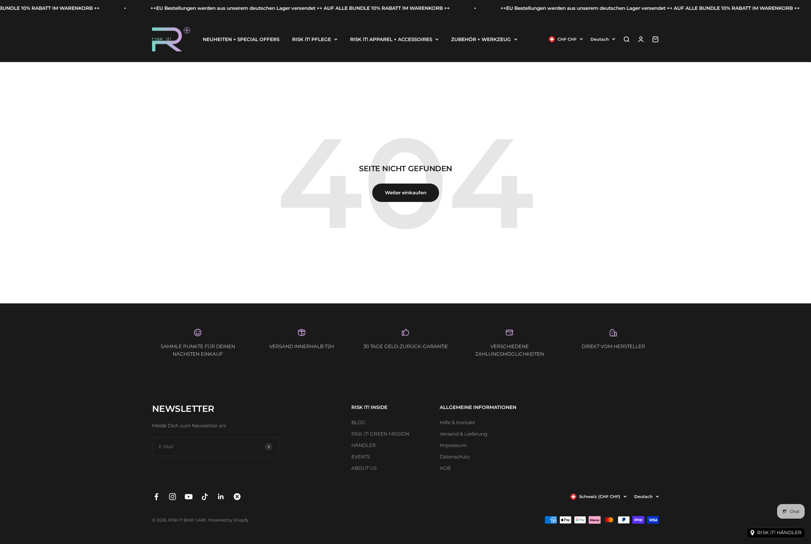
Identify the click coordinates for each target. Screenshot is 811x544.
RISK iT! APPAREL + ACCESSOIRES (391, 39)
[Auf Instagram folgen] (172, 496)
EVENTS (360, 457)
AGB (445, 468)
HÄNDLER (363, 445)
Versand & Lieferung (463, 434)
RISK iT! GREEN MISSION (380, 434)
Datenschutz (455, 457)
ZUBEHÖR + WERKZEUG (481, 39)
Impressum (453, 445)
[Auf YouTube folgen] (188, 496)
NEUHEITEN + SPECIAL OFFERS (241, 39)
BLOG (358, 422)
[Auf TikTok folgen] (205, 496)
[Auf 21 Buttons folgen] (237, 496)
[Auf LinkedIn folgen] (221, 496)
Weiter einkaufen (405, 193)
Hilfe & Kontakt (457, 422)
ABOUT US (364, 468)
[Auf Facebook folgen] (156, 496)
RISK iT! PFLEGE (311, 39)
